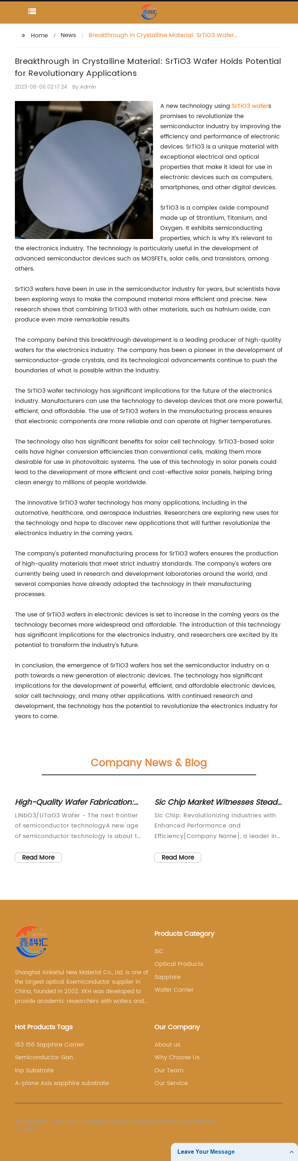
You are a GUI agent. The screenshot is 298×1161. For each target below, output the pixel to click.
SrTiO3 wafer (250, 106)
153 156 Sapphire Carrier (49, 1044)
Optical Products (178, 964)
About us (167, 1044)
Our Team (169, 1070)
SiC (159, 951)
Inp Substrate (34, 1070)
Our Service (171, 1083)
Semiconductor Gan (44, 1057)
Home (39, 35)
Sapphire (167, 977)
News (68, 35)
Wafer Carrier (174, 990)
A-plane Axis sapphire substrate (62, 1083)
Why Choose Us (177, 1057)
